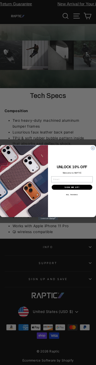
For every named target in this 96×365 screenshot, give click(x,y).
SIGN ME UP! (72, 187)
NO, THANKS (72, 194)
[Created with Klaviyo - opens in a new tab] (48, 218)
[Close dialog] (93, 148)
